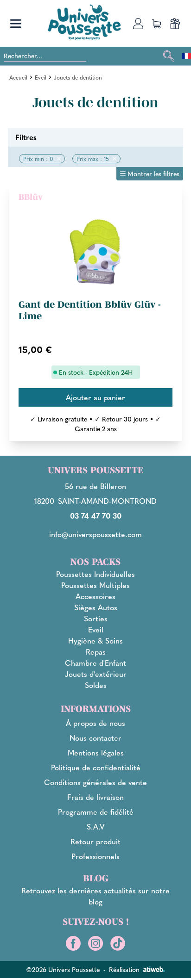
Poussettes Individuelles (95, 574)
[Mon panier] (156, 23)
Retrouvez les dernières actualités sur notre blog (95, 896)
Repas (96, 651)
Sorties (96, 618)
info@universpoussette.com (95, 534)
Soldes (96, 685)
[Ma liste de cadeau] (175, 23)
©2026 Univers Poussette (63, 969)
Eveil (40, 77)
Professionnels (95, 856)
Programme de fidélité (96, 811)
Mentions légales (96, 752)
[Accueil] (84, 22)
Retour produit (95, 841)
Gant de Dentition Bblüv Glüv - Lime (90, 310)
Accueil (18, 77)
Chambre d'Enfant (95, 662)
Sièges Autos (95, 607)
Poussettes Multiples (95, 585)
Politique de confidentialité (95, 767)
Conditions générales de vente (95, 782)
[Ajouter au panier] (95, 397)
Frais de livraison (95, 797)
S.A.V (96, 826)
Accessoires (95, 596)
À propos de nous (95, 723)
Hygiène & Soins (95, 640)
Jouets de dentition (78, 77)
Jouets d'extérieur (96, 674)
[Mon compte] (138, 23)
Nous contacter (95, 737)
